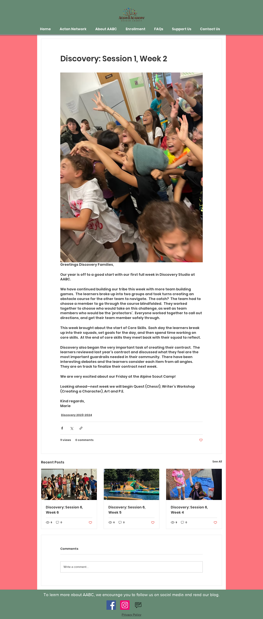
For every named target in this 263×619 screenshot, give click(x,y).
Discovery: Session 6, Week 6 (64, 510)
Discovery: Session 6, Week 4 (189, 510)
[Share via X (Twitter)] (71, 428)
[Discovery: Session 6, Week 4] (194, 484)
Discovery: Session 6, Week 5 (126, 510)
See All (217, 461)
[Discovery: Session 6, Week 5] (131, 484)
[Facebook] (111, 605)
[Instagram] (125, 605)
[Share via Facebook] (62, 428)
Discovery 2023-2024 (76, 415)
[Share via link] (81, 428)
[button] (74, 29)
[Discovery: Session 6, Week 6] (69, 484)
